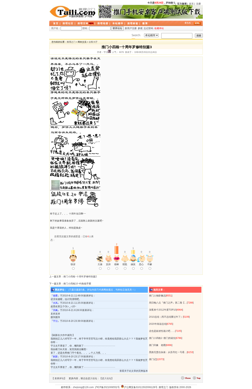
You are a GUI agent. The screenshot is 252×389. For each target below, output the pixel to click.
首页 (191, 3)
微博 (145, 23)
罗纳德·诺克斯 (172, 2)
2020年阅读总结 (157, 324)
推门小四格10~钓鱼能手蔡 (77, 283)
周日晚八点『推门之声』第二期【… (168, 302)
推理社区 (68, 23)
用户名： (56, 28)
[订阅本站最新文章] (197, 23)
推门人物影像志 (157, 295)
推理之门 (71, 42)
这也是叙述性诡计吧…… (162, 331)
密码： (85, 28)
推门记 (152, 359)
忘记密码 (148, 28)
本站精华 (117, 23)
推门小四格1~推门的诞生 (162, 338)
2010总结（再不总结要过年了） (166, 316)
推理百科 (83, 23)
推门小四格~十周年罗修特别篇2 (80, 276)
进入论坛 (106, 378)
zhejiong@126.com (83, 387)
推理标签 (132, 23)
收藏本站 (159, 28)
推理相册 (102, 23)
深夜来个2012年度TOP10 (162, 309)
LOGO (72, 12)
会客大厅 (93, 42)
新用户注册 (131, 28)
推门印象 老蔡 (157, 345)
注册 (198, 3)
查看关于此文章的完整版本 (134, 371)
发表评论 (59, 378)
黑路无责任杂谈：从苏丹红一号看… (168, 352)
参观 (140, 28)
